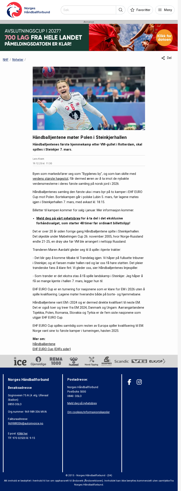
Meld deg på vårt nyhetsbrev (58, 218)
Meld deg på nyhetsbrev (82, 403)
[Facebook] (129, 382)
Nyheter (17, 59)
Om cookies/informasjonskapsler (88, 412)
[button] (120, 10)
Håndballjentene (44, 344)
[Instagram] (139, 382)
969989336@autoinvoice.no (25, 423)
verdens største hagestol (50, 178)
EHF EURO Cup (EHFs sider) (52, 349)
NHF (5, 59)
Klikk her (22, 433)
